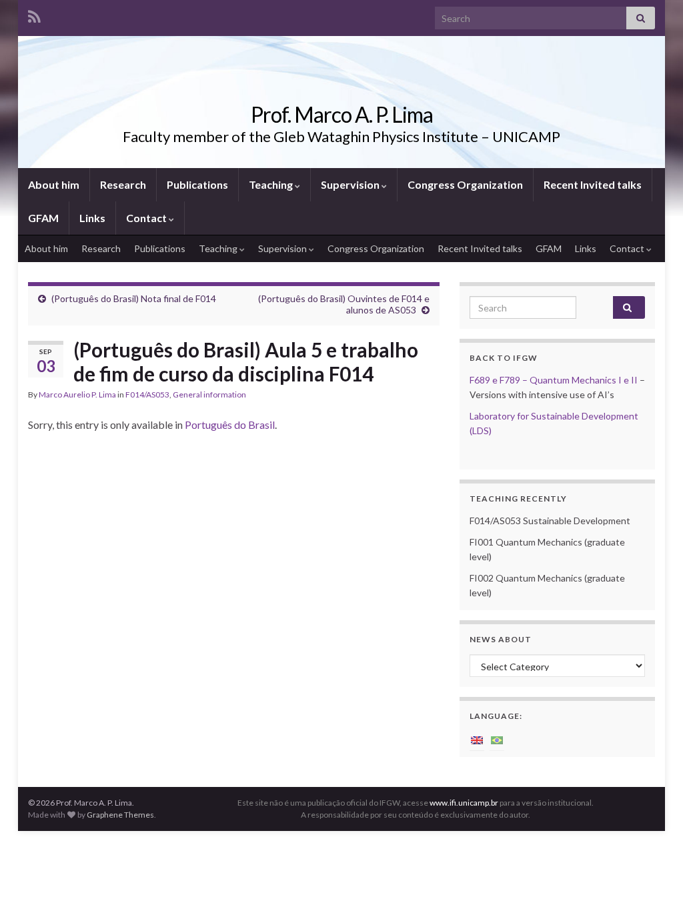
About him (53, 184)
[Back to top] (653, 881)
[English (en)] (477, 739)
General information (209, 394)
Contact (147, 217)
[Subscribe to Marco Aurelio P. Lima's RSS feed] (34, 14)
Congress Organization (465, 184)
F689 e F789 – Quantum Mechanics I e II (554, 379)
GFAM (43, 217)
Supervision (351, 184)
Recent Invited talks (593, 184)
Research (123, 184)
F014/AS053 (147, 394)
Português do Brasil (230, 424)
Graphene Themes (120, 815)
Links (92, 217)
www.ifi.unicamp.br (464, 803)
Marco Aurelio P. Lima (77, 394)
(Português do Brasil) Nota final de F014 (133, 298)
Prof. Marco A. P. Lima (342, 114)
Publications (197, 184)
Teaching (272, 184)
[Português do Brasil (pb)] (497, 739)
